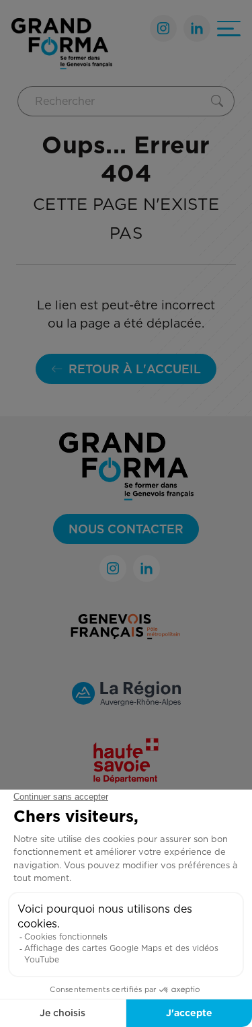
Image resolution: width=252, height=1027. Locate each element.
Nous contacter (126, 529)
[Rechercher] (220, 101)
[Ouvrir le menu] (229, 28)
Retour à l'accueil (135, 368)
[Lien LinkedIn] (196, 28)
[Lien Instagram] (163, 28)
